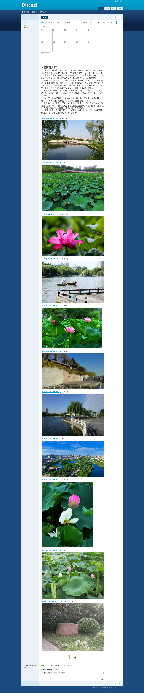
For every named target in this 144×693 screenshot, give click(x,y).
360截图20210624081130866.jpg (51, 351)
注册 (116, 1)
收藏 (69, 658)
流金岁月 (34, 12)
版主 (25, 25)
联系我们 (113, 688)
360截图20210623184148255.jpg (51, 162)
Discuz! (31, 688)
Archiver (120, 688)
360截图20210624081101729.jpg (51, 306)
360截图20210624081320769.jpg (51, 480)
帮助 (113, 8)
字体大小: (92, 22)
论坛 (101, 8)
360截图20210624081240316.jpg (51, 439)
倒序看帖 (102, 22)
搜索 (107, 8)
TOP (102, 679)
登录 (120, 1)
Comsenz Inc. (31, 689)
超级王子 (45, 22)
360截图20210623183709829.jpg (51, 118)
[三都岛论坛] (29, 7)
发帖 (45, 17)
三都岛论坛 (27, 12)
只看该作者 (67, 22)
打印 (86, 22)
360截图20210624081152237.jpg (51, 392)
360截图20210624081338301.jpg (51, 550)
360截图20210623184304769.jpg (51, 214)
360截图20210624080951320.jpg (51, 259)
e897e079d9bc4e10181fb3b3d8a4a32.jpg (54, 601)
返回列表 (117, 17)
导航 (119, 8)
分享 (75, 658)
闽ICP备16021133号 (103, 688)
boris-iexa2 (46, 665)
